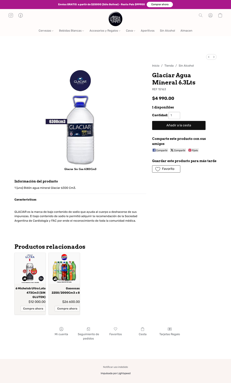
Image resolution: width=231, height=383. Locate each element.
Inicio (155, 65)
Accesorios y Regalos (104, 30)
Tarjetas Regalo (169, 334)
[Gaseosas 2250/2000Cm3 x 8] (64, 268)
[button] (160, 4)
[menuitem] (208, 57)
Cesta (143, 334)
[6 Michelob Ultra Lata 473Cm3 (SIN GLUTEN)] (30, 268)
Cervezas (45, 30)
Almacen (186, 30)
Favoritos (115, 334)
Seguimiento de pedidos (88, 336)
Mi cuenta (61, 334)
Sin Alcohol (167, 30)
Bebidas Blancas (70, 30)
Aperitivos (147, 30)
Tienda (169, 65)
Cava (130, 30)
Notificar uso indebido (115, 367)
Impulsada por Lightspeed (115, 373)
